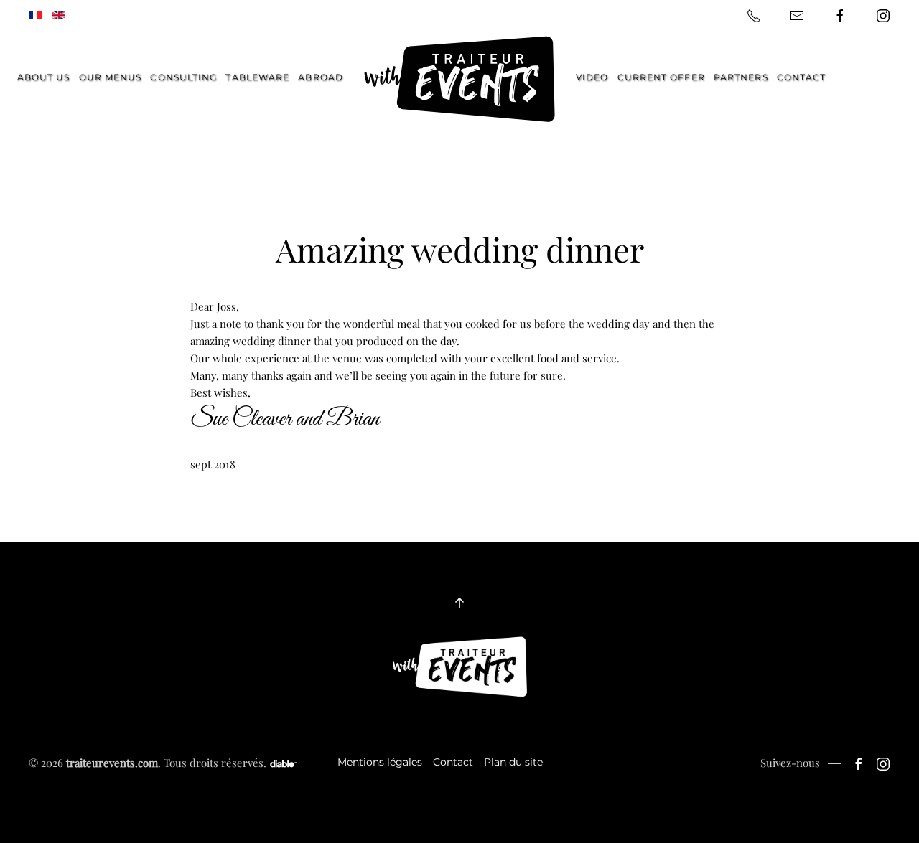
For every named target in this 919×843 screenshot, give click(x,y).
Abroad (320, 77)
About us (43, 77)
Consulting (183, 77)
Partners (741, 77)
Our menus (110, 77)
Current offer (661, 77)
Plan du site (513, 761)
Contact (801, 77)
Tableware (257, 77)
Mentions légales (379, 761)
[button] (459, 602)
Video (592, 77)
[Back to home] (459, 79)
